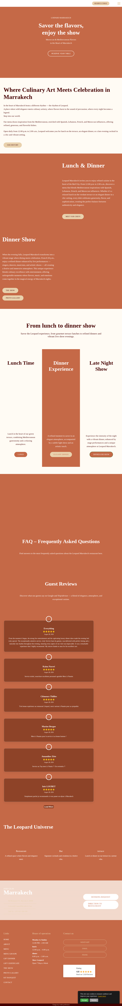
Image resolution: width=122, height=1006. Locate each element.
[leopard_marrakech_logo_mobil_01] (6, 3)
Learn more (102, 996)
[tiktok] (12, 992)
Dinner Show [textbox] (19, 239)
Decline (94, 1000)
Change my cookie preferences (61, 1005)
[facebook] (4, 992)
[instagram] (8, 992)
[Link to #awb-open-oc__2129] (118, 3)
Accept (84, 1000)
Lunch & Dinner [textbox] (83, 165)
